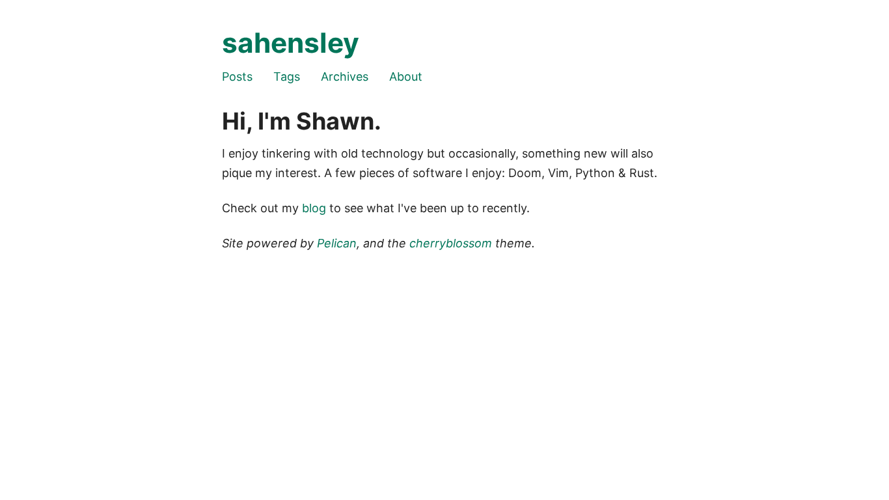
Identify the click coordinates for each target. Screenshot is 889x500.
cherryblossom (450, 243)
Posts (237, 76)
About (405, 76)
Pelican (337, 243)
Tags (286, 76)
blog (314, 208)
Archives (344, 76)
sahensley (290, 42)
